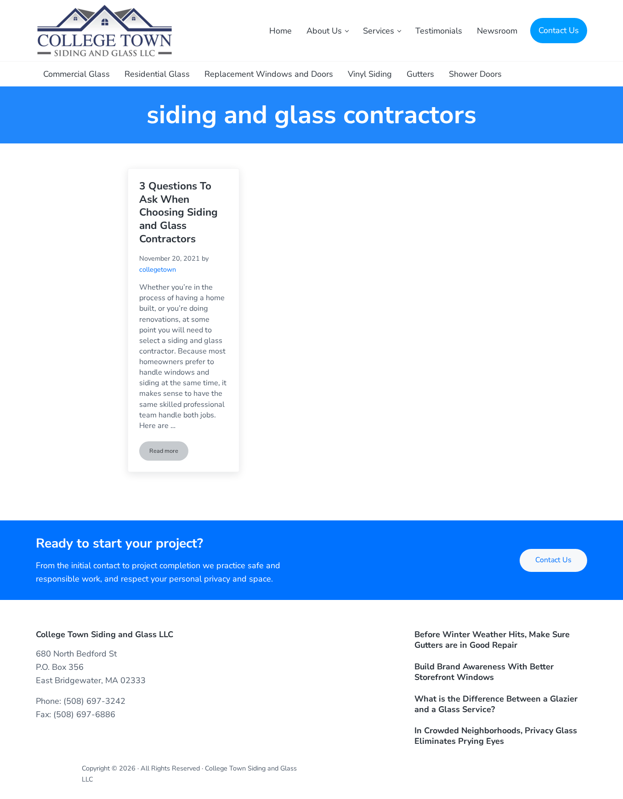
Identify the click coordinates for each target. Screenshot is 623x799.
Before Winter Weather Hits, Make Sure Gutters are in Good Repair (492, 640)
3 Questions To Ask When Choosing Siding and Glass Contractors (178, 212)
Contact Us (553, 560)
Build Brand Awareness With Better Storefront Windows (484, 672)
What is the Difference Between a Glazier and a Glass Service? (496, 704)
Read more (168, 452)
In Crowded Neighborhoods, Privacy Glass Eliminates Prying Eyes (495, 736)
